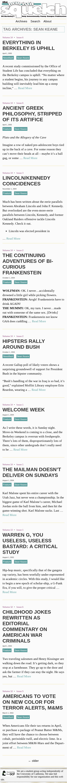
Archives (21, 21)
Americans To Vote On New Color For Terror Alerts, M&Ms (32, 702)
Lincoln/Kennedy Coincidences (26, 181)
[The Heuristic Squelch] (34, 17)
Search (35, 21)
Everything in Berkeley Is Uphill (28, 45)
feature (7, 129)
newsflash (8, 57)
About (47, 21)
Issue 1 (20, 405)
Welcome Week (23, 409)
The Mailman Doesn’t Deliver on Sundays (31, 472)
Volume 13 (7, 530)
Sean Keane (23, 57)
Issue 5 (20, 691)
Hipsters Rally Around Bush (23, 344)
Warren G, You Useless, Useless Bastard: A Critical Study (29, 543)
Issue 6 (20, 37)
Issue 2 (20, 250)
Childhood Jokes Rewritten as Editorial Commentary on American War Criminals (26, 626)
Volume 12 (7, 607)
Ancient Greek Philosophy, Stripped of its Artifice (32, 113)
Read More (25, 88)
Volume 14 (7, 37)
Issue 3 (20, 173)
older (33, 760)
